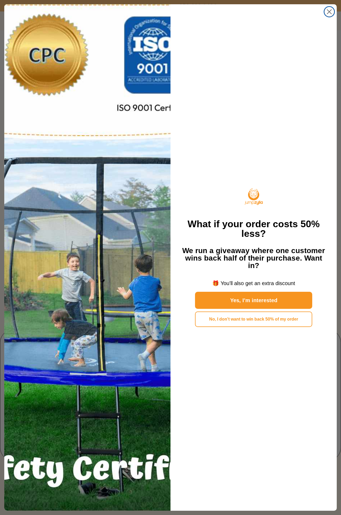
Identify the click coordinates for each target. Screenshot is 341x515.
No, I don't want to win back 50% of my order (253, 319)
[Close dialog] (329, 11)
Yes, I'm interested (253, 300)
